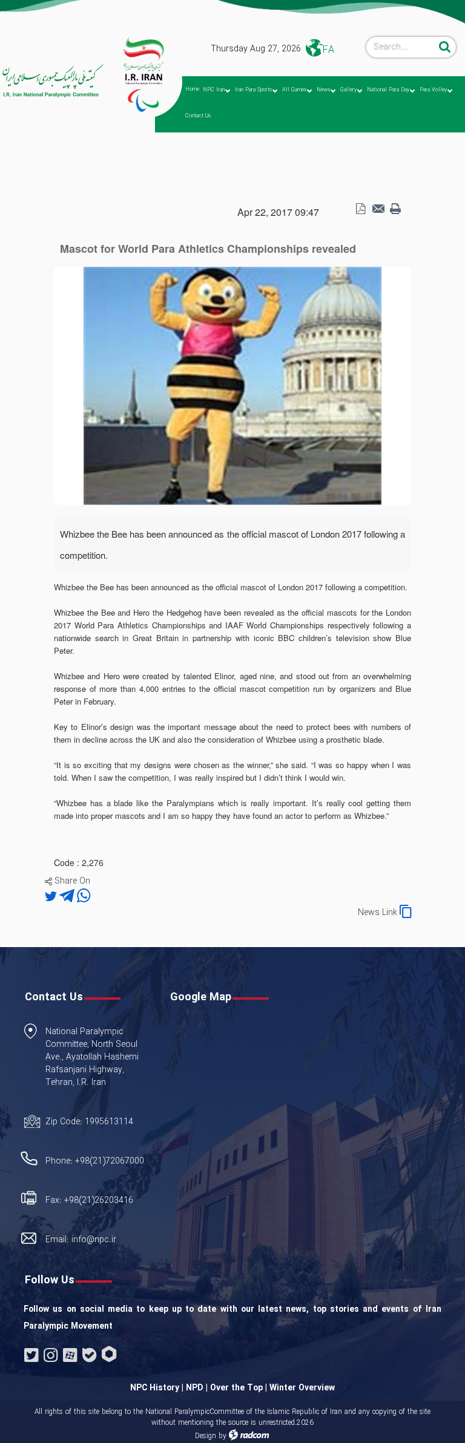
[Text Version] (395, 209)
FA (328, 49)
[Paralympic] (48, 81)
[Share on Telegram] (68, 897)
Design (205, 1436)
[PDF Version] (360, 209)
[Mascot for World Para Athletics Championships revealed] (232, 385)
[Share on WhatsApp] (83, 897)
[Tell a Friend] (377, 209)
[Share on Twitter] (52, 897)
